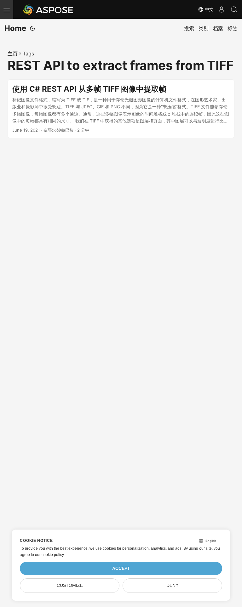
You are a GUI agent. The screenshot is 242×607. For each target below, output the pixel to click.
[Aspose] (48, 9)
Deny (172, 585)
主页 (13, 53)
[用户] (221, 9)
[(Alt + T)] (32, 28)
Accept (121, 568)
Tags (28, 53)
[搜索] (234, 9)
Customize (70, 585)
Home (15, 28)
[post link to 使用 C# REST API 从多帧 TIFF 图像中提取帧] (121, 109)
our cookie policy (49, 555)
